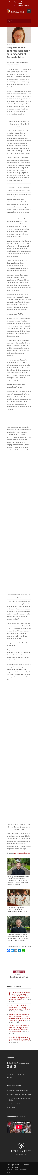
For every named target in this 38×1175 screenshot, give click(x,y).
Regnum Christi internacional (18, 1090)
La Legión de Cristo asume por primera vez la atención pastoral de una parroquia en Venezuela (19, 1039)
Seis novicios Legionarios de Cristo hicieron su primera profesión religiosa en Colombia (17, 909)
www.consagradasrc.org (22, 853)
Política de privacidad (22, 1165)
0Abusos (12, 1108)
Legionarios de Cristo (16, 1104)
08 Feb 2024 (11, 44)
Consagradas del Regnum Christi (20, 1094)
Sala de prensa (25, 2)
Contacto (19, 3)
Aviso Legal (11, 1165)
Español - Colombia (23, 5)
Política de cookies (13, 1167)
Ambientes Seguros (13, 2)
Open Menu (29, 11)
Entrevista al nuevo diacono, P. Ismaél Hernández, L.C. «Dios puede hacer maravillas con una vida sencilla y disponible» (17, 937)
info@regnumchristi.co (21, 1063)
